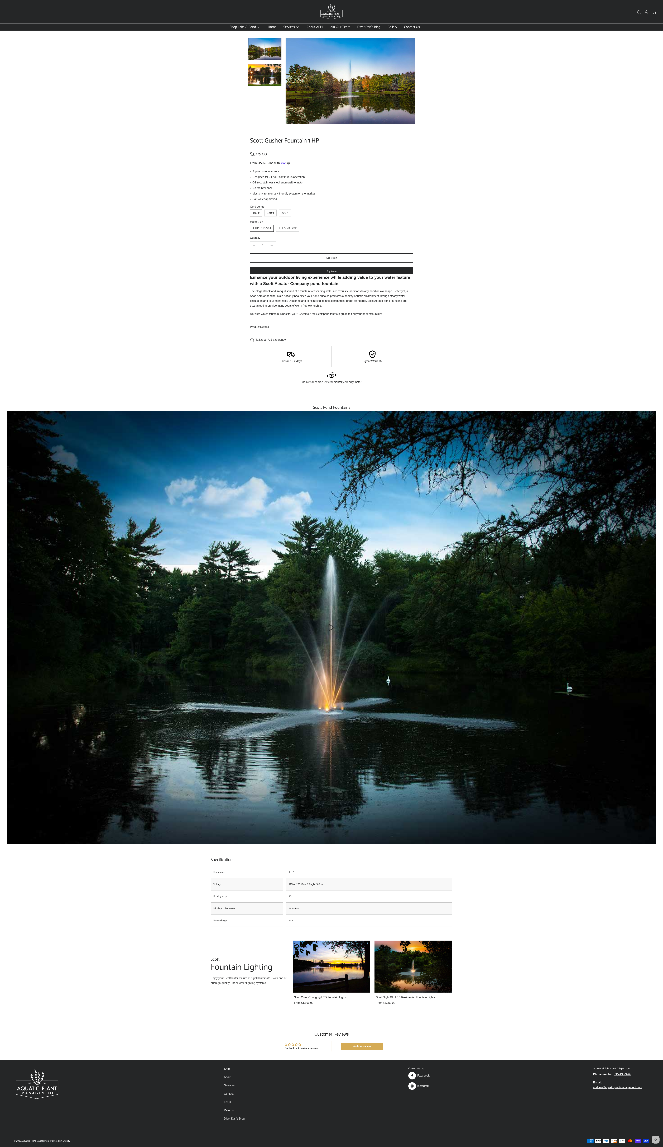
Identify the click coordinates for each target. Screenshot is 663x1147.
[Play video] (331, 627)
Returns (229, 1110)
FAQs (227, 1102)
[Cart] (652, 12)
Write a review (362, 1046)
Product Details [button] (259, 326)
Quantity (255, 237)
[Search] (637, 12)
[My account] (644, 12)
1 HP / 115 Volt (262, 228)
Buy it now (331, 271)
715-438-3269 (622, 1074)
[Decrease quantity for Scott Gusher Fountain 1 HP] (254, 245)
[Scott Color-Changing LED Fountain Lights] (332, 966)
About (227, 1077)
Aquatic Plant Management (35, 1141)
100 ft (256, 212)
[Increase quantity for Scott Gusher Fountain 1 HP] (272, 245)
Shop (227, 1068)
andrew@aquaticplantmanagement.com (617, 1087)
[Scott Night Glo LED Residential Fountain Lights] (413, 966)
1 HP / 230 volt (287, 228)
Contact (228, 1093)
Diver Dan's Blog (234, 1118)
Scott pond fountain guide (332, 313)
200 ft (284, 212)
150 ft (270, 212)
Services (229, 1085)
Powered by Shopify (60, 1141)
